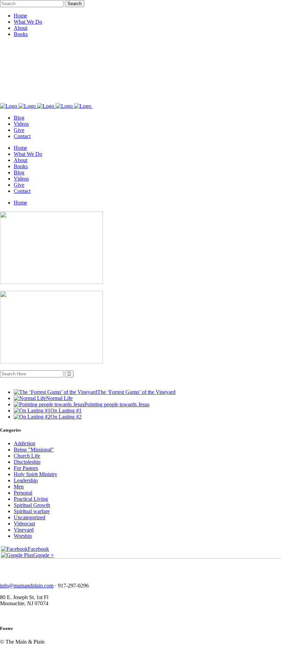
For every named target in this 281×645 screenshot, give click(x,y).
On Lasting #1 (66, 410)
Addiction (24, 443)
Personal (23, 493)
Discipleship (27, 462)
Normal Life (59, 398)
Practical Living (31, 499)
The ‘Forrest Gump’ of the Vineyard (136, 392)
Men (19, 486)
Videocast (24, 523)
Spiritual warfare (32, 511)
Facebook (38, 549)
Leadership (26, 480)
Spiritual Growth (32, 505)
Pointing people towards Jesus (116, 404)
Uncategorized (29, 517)
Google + (43, 555)
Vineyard (24, 530)
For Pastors (26, 468)
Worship (23, 536)
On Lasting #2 (66, 417)
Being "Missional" (34, 449)
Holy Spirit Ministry (35, 474)
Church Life (27, 456)
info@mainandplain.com (26, 585)
